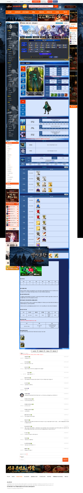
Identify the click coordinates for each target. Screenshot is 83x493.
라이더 (48, 45)
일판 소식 (11, 55)
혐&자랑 (10, 66)
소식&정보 (11, 51)
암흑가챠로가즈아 (27, 414)
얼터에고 (48, 47)
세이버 (31, 45)
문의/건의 (9, 187)
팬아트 (10, 104)
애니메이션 (10, 167)
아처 (42, 45)
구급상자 (28, 372)
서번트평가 (10, 47)
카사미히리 (26, 383)
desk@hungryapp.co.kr (49, 485)
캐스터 (54, 45)
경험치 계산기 (11, 32)
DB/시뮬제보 (11, 92)
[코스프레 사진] (12, 236)
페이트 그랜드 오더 (26, 23)
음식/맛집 (10, 169)
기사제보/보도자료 (42, 476)
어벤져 (43, 47)
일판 (10, 75)
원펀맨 (38, 8)
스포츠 (9, 165)
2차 (23, 105)
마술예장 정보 (11, 43)
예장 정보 (10, 38)
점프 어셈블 (73, 38)
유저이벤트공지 (11, 106)
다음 (47, 351)
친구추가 (10, 90)
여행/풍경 (10, 171)
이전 (34, 351)
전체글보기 (10, 64)
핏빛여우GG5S (27, 377)
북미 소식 (11, 53)
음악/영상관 (11, 86)
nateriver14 (26, 367)
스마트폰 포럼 (10, 173)
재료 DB (10, 40)
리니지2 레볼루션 (74, 41)
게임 (9, 150)
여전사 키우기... (13, 215)
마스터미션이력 (11, 121)
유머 (9, 146)
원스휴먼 (73, 43)
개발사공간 (66, 476)
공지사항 (10, 112)
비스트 (60, 47)
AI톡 (9, 175)
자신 (30, 51)
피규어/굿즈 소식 (12, 57)
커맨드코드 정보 (11, 134)
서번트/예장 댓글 (11, 130)
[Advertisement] (21, 24)
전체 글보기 (34, 23)
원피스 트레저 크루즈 (74, 36)
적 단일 (42, 51)
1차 (23, 101)
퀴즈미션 (10, 98)
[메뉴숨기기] (66, 14)
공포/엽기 (10, 148)
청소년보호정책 (26, 476)
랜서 (37, 45)
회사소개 (8, 476)
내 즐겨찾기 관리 (73, 28)
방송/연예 (10, 154)
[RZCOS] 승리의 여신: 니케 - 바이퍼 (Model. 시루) (15, 243)
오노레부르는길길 (27, 443)
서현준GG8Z (26, 356)
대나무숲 (10, 94)
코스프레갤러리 (10, 177)
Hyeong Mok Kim (27, 426)
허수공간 (10, 117)
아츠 (37, 49)
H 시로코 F (26, 432)
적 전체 (48, 51)
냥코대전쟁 (73, 33)
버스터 (31, 49)
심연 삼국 (11, 213)
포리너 (65, 47)
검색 (56, 6)
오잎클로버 (26, 393)
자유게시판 (10, 144)
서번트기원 (11, 74)
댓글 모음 (57, 37)
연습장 (10, 123)
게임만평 (9, 181)
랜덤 (54, 351)
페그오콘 (10, 100)
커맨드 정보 (43, 37)
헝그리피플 (9, 179)
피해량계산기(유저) (11, 45)
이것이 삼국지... (13, 206)
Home (22, 37)
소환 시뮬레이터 (11, 34)
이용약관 (13, 476)
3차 (23, 109)
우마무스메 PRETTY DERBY (74, 39)
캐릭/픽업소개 (11, 81)
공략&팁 (10, 77)
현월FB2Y (26, 448)
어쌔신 (60, 45)
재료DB (10, 132)
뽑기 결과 (10, 72)
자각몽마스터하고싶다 (28, 404)
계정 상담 (10, 70)
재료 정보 (50, 37)
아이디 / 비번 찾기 (44, 2)
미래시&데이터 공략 (12, 119)
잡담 (10, 68)
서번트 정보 (10, 36)
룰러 (37, 47)
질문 (10, 88)
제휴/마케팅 (49, 476)
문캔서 (54, 47)
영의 (23, 113)
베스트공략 (10, 79)
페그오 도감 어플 (11, 124)
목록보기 (41, 351)
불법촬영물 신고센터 (34, 476)
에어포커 (26, 388)
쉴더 (31, 47)
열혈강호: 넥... (12, 211)
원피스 (35, 8)
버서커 (65, 45)
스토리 (10, 83)
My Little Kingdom (13, 218)
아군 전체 (36, 51)
